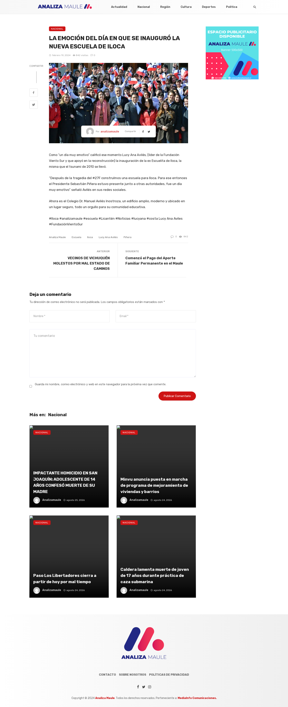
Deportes (209, 7)
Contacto (107, 674)
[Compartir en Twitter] (33, 105)
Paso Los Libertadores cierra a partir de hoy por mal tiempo (64, 578)
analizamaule (110, 131)
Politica (231, 7)
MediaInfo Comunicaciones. (197, 698)
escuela (76, 237)
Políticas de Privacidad (169, 674)
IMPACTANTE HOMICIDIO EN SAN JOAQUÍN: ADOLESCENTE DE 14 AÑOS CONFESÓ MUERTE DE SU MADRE (65, 482)
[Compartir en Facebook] (33, 93)
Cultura (186, 7)
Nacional (144, 7)
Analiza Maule (57, 237)
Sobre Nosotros (132, 674)
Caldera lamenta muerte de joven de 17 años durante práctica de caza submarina (154, 575)
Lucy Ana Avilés (108, 237)
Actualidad (119, 7)
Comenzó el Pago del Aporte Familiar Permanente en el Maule (154, 260)
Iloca (90, 237)
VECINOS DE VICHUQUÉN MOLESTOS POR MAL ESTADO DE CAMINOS (81, 263)
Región (165, 7)
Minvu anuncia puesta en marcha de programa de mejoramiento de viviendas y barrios (154, 485)
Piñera (127, 237)
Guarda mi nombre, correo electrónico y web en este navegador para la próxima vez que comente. (100, 384)
